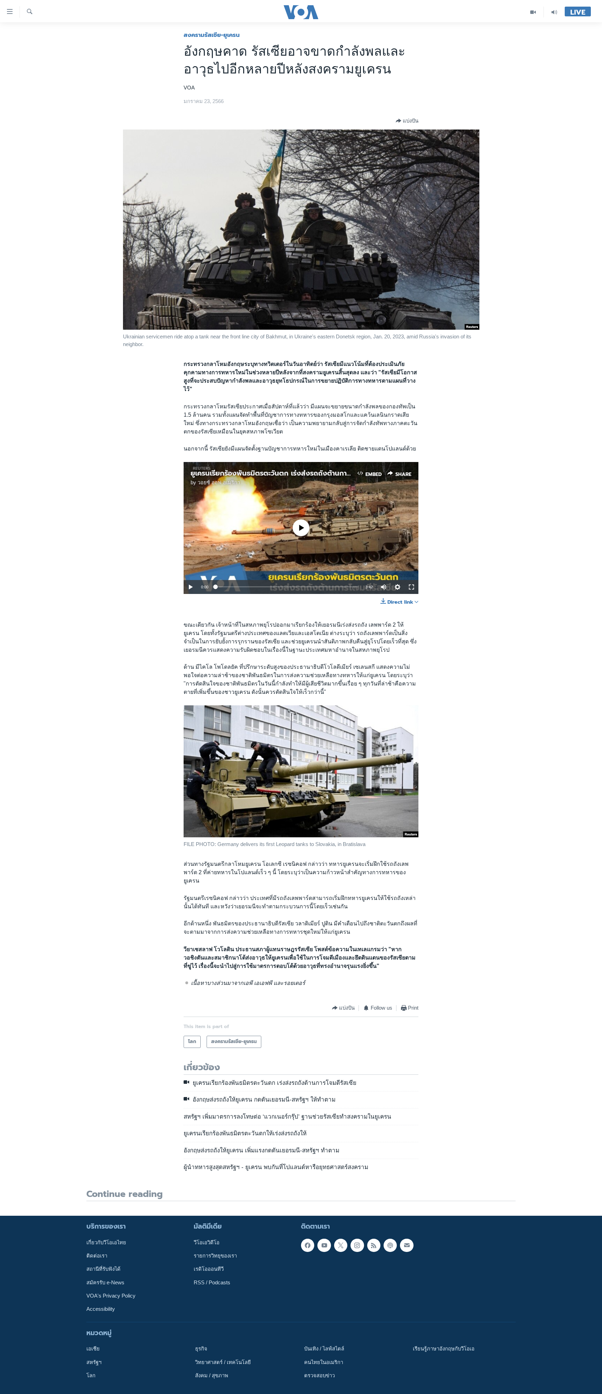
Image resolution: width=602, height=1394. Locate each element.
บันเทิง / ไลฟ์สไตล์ (324, 1349)
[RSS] (373, 1245)
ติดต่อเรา (96, 1256)
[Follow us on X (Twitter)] (340, 1245)
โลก (90, 1375)
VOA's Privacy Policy (111, 1296)
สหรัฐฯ (93, 1362)
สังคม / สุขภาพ (211, 1375)
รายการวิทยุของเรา (215, 1256)
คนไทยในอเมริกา (323, 1362)
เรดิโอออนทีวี (209, 1269)
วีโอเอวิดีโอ (206, 1242)
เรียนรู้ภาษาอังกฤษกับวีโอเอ (443, 1349)
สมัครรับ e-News (105, 1282)
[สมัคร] (406, 1245)
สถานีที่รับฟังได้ (103, 1269)
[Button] (407, 120)
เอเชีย (93, 1349)
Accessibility (100, 1309)
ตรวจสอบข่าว (319, 1375)
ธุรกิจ (201, 1349)
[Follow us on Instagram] (357, 1245)
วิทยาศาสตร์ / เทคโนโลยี (223, 1362)
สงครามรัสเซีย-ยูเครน (212, 34)
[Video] (533, 12)
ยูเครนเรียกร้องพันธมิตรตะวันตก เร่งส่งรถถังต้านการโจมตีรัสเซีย (288, 473)
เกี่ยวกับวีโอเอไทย (106, 1242)
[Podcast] (390, 1245)
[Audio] (554, 12)
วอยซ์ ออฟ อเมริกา (219, 482)
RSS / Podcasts (212, 1282)
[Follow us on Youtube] (324, 1245)
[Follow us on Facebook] (307, 1245)
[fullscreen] (411, 587)
